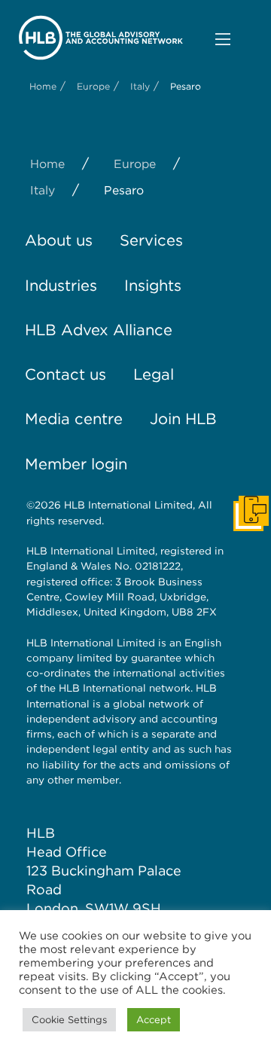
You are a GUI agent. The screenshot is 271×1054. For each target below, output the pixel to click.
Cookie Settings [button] (69, 1019)
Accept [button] (153, 1019)
